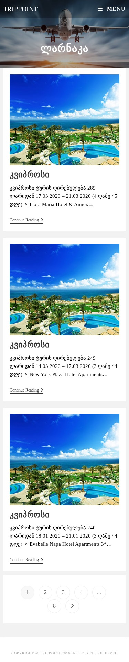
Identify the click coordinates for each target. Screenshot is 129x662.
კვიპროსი (30, 174)
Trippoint (20, 8)
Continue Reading (26, 220)
